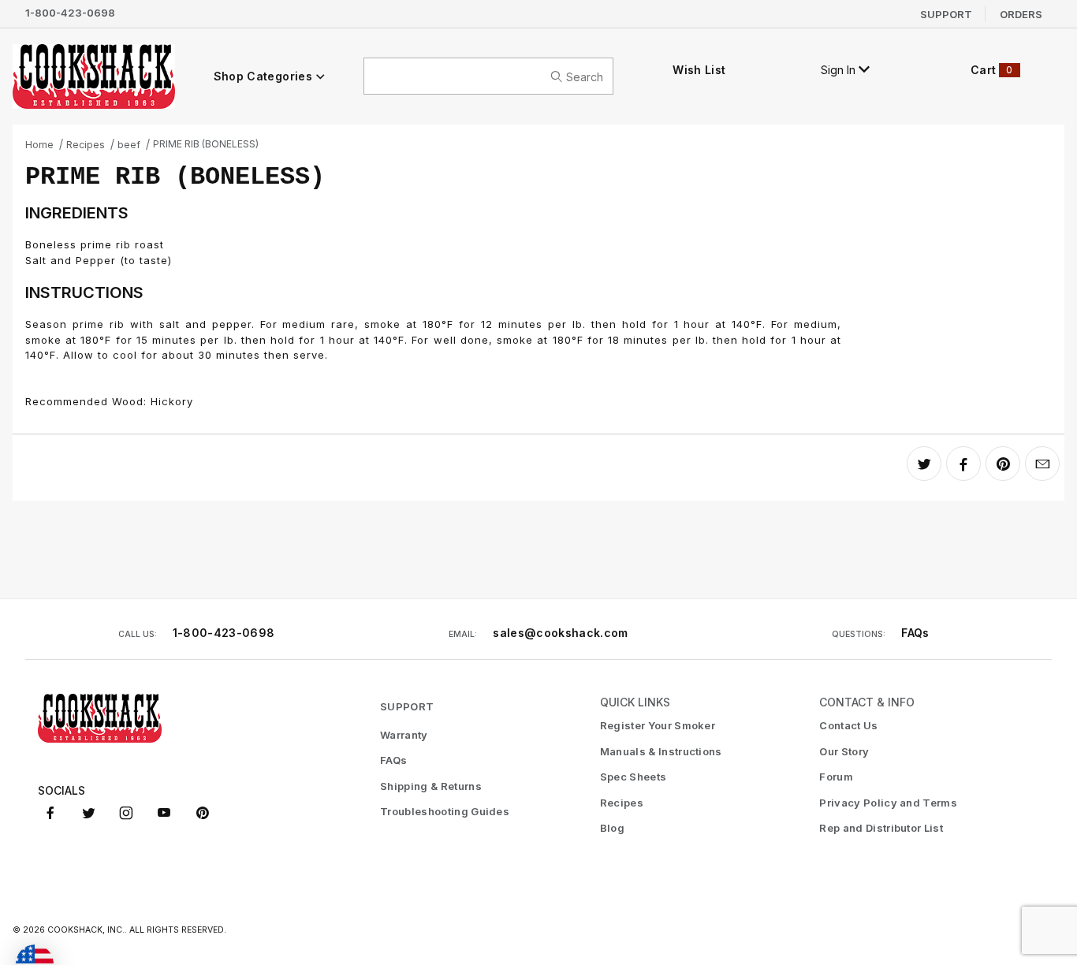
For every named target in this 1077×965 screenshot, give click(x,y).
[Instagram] (126, 812)
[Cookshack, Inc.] (94, 76)
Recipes (85, 145)
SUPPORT (407, 706)
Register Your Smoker (658, 725)
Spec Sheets (633, 776)
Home (39, 145)
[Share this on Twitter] (924, 463)
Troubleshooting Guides (444, 811)
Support (946, 13)
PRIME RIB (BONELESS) (206, 144)
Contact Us (848, 725)
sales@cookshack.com (560, 632)
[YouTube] (164, 812)
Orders (1021, 13)
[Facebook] (50, 812)
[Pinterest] (202, 812)
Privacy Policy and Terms (888, 802)
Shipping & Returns (431, 786)
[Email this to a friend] (1042, 463)
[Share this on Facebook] (963, 463)
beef (128, 145)
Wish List (699, 69)
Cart (992, 69)
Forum (836, 776)
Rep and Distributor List (881, 828)
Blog (612, 828)
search (584, 76)
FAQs (915, 632)
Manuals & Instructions (661, 751)
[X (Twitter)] (89, 812)
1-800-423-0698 (70, 12)
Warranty (404, 734)
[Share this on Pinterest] (1003, 463)
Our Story (844, 751)
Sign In (840, 69)
